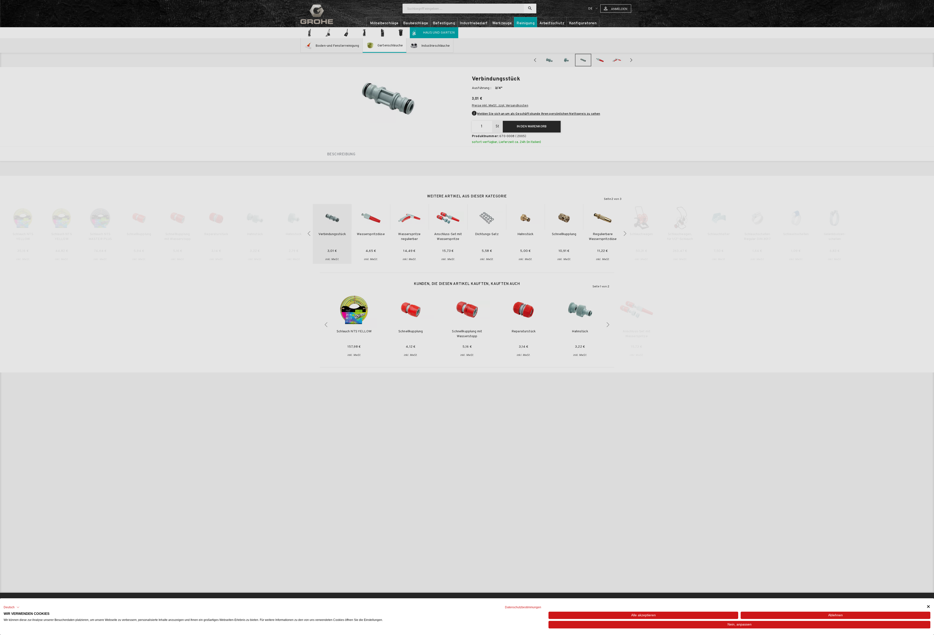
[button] (11, 607)
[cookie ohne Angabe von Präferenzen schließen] (928, 606)
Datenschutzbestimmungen (523, 607)
